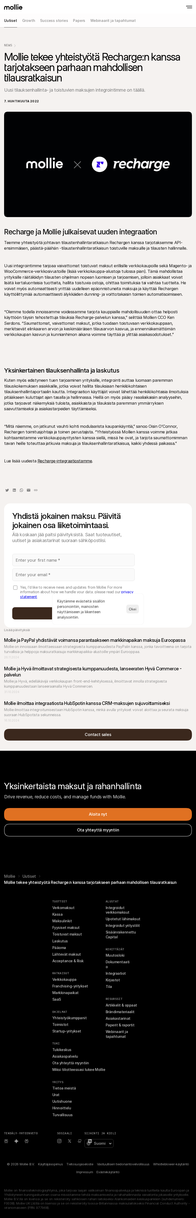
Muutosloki (115, 955)
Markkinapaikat (65, 992)
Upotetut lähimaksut (123, 919)
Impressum (84, 1172)
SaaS (56, 999)
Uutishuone (62, 1101)
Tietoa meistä (64, 1088)
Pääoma (59, 947)
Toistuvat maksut (67, 934)
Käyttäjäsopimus (50, 1164)
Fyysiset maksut (66, 927)
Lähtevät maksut (66, 954)
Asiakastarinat (118, 1018)
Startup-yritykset (66, 1031)
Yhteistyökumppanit (69, 1018)
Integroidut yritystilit (123, 925)
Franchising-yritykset (70, 986)
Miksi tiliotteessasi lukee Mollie (78, 1069)
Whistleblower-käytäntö (171, 1164)
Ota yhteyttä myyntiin (70, 1063)
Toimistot (60, 1024)
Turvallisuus (62, 1115)
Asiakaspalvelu (65, 1056)
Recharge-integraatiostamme (65, 460)
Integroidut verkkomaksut (117, 909)
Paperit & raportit (120, 1025)
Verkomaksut (63, 907)
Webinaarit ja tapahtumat (117, 1033)
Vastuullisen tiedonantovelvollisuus (123, 1164)
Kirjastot (113, 980)
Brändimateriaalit (120, 1012)
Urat (55, 1095)
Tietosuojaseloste (79, 1164)
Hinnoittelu (61, 1108)
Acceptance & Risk (68, 961)
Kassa (57, 914)
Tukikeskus (61, 1049)
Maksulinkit (62, 921)
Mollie (9, 876)
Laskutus (60, 941)
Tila (109, 986)
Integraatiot (116, 973)
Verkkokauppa (64, 979)
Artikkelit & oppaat (121, 1005)
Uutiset (29, 876)
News (8, 45)
